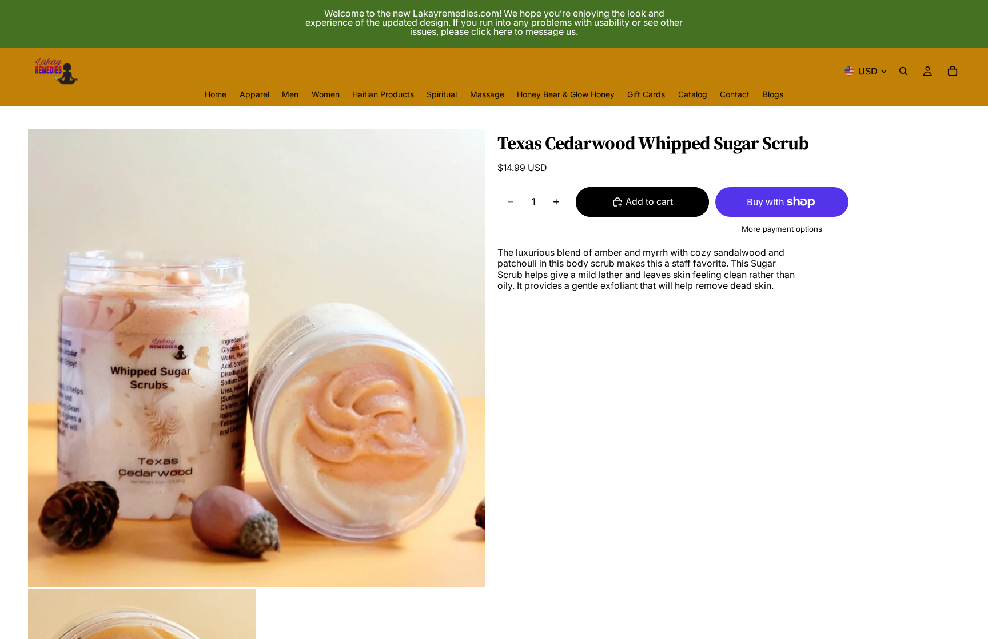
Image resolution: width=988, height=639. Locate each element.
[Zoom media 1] (256, 358)
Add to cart (649, 201)
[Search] (903, 71)
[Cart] (952, 71)
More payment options (782, 228)
